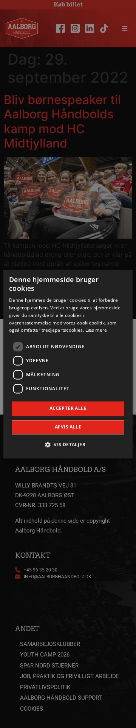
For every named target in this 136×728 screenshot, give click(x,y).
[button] (68, 444)
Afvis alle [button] (68, 427)
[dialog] (68, 364)
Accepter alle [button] (68, 408)
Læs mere (96, 330)
